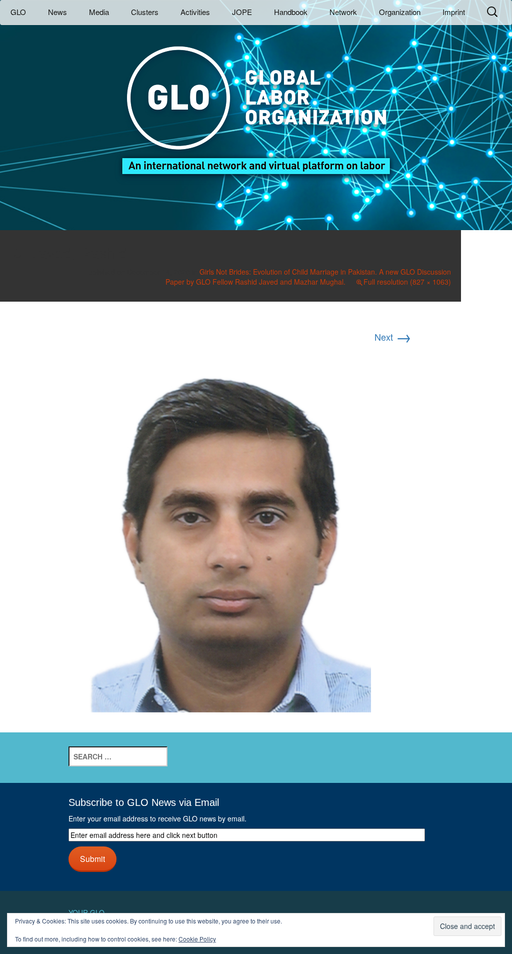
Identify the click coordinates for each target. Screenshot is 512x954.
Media (99, 12)
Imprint (453, 12)
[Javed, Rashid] (230, 529)
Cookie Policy (197, 938)
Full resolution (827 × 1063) (407, 282)
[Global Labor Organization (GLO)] (256, 103)
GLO (18, 12)
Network (343, 12)
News (57, 12)
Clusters (144, 12)
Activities (195, 12)
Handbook (291, 12)
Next (393, 336)
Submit (92, 858)
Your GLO (86, 912)
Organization (399, 12)
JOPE (242, 12)
